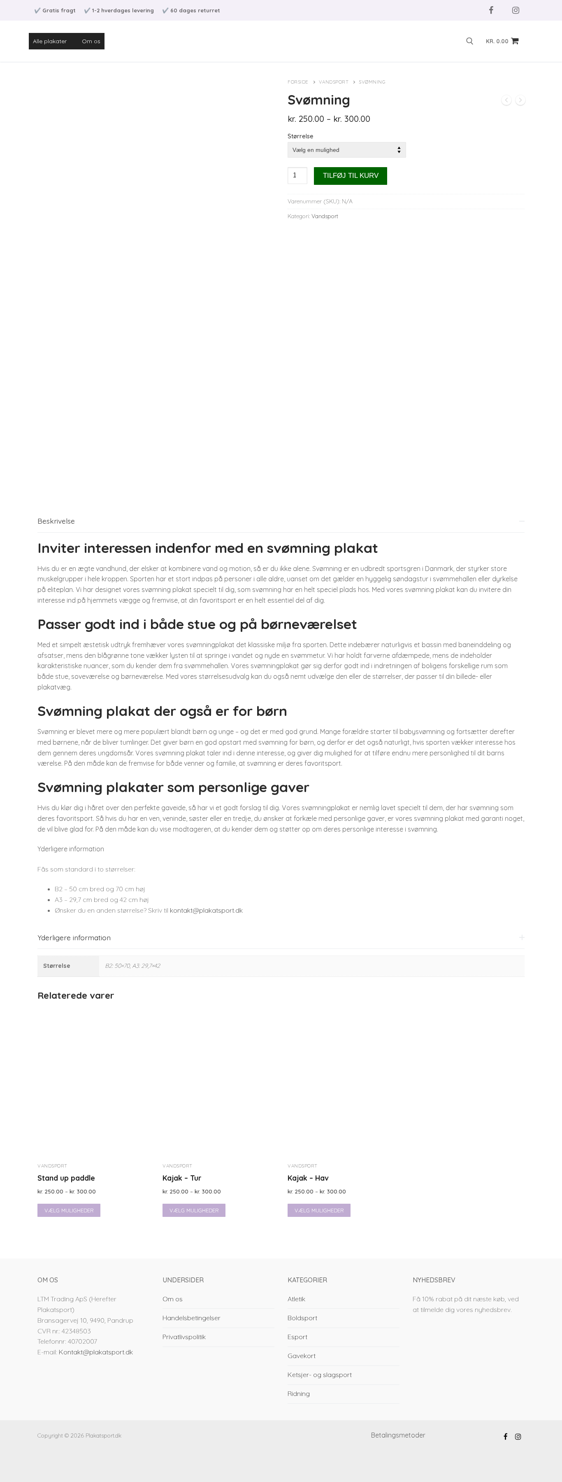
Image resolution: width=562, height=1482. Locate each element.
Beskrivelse (56, 520)
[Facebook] (490, 10)
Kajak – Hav (308, 1177)
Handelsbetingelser (192, 1318)
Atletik (296, 1299)
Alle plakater (50, 41)
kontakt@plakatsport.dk (206, 910)
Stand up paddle (66, 1177)
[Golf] (520, 101)
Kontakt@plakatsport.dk (96, 1352)
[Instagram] (515, 10)
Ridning (299, 1393)
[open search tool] (470, 41)
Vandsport (334, 82)
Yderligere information (74, 937)
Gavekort (302, 1356)
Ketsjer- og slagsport (320, 1374)
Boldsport (302, 1318)
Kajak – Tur (182, 1177)
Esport (297, 1337)
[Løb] (506, 101)
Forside (298, 82)
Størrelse (301, 136)
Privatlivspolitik (184, 1337)
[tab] (281, 713)
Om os (91, 41)
